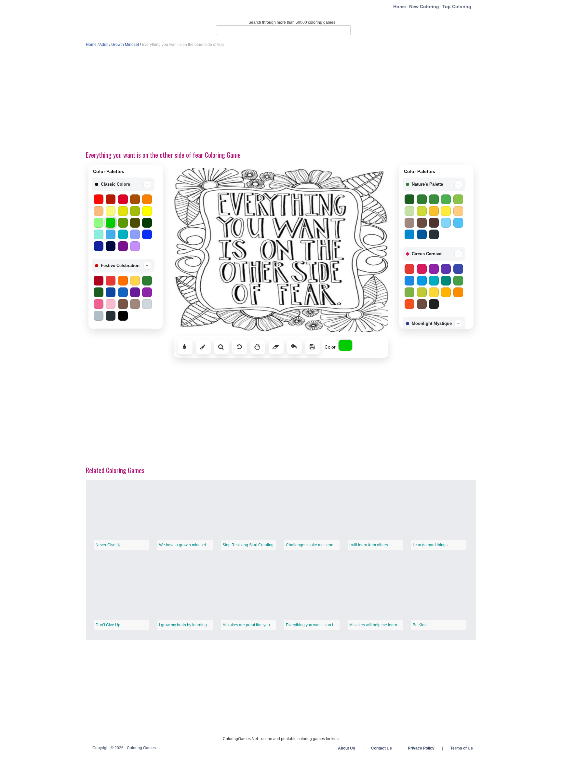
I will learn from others (368, 545)
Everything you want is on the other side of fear (327, 625)
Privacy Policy (421, 748)
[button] (123, 184)
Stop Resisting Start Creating (248, 545)
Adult (103, 44)
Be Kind (420, 625)
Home (399, 6)
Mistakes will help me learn (373, 625)
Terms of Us (461, 748)
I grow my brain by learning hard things (193, 625)
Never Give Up (109, 545)
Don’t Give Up (108, 625)
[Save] (312, 346)
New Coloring (424, 6)
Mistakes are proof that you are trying (255, 625)
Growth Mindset (125, 44)
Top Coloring (456, 6)
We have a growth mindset (182, 545)
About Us (346, 748)
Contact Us (381, 748)
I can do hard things (430, 545)
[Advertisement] (281, 99)
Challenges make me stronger (312, 545)
